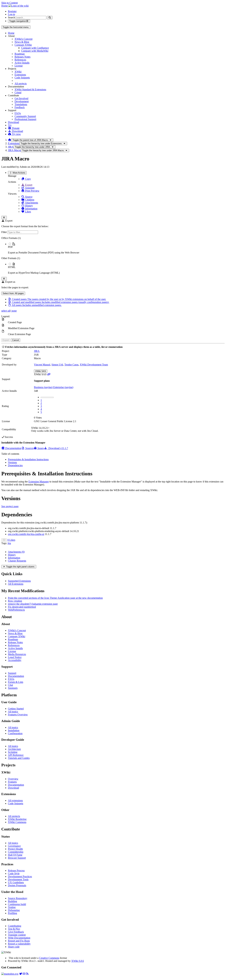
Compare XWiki (23, 44)
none (14, 310)
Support (12, 673)
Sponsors (13, 688)
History (28, 205)
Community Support (25, 116)
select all (5, 310)
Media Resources (17, 654)
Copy (27, 178)
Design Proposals (17, 885)
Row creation (15, 600)
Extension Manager (38, 481)
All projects (21, 83)
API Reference (15, 755)
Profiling (12, 913)
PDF (10, 247)
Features (12, 781)
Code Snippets (22, 77)
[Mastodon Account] (9, 973)
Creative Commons (49, 958)
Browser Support (17, 857)
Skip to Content (9, 2)
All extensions (15, 800)
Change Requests (17, 560)
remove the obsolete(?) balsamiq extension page (33, 603)
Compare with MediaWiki (34, 50)
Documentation (13, 448)
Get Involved (21, 98)
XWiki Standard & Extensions (30, 89)
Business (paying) (43, 387)
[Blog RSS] (27, 973)
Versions (12, 462)
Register (12, 11)
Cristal (18, 92)
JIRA (11, 146)
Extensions (20, 74)
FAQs (18, 113)
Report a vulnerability (19, 943)
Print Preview (31, 190)
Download (13, 122)
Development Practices (20, 876)
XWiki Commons (17, 822)
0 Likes (11, 539)
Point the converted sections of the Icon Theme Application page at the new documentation (55, 597)
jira (9, 543)
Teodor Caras (71, 364)
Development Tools (18, 879)
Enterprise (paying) (63, 387)
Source (28, 196)
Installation (13, 730)
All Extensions (15, 583)
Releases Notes (22, 56)
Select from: (13, 293)
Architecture (14, 749)
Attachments (31, 202)
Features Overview (18, 714)
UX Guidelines (16, 882)
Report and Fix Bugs (19, 940)
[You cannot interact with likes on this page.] (4, 540)
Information (30, 208)
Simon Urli (57, 364)
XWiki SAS (40, 371)
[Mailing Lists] (24, 973)
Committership (15, 851)
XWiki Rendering (17, 819)
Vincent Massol (42, 364)
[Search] (49, 17)
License (19, 65)
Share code (14, 946)
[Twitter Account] (20, 973)
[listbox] (113, 255)
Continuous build (17, 904)
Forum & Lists (15, 682)
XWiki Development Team (94, 364)
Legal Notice (15, 657)
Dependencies (15, 465)
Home (11, 33)
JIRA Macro (14, 150)
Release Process (16, 870)
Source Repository (17, 898)
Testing (12, 907)
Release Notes (15, 642)
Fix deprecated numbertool (22, 606)
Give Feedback (16, 931)
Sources (29, 448)
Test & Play (14, 928)
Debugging (14, 910)
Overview (13, 778)
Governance (14, 845)
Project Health (15, 848)
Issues (40, 448)
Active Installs (22, 62)
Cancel (15, 340)
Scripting (12, 752)
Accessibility (14, 660)
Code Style (14, 873)
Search (11, 17)
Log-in (11, 14)
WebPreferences (16, 609)
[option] (116, 248)
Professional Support (25, 119)
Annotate (29, 187)
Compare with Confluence (35, 47)
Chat (10, 685)
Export (28, 184)
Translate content (17, 934)
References (20, 59)
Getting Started (16, 708)
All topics (13, 711)
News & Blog (22, 41)
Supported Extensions (19, 580)
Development (22, 101)
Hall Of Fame (15, 854)
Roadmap (20, 53)
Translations (21, 104)
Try (10, 125)
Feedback (20, 107)
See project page (10, 506)
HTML (12, 267)
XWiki (18, 71)
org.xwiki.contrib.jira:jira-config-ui (26, 534)
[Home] (9, 139)
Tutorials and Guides (19, 758)
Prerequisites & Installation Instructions (28, 459)
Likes (27, 211)
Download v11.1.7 (57, 448)
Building (12, 901)
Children (29, 199)
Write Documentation (19, 937)
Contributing (14, 925)
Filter (4, 232)
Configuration (15, 733)
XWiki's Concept (23, 39)
